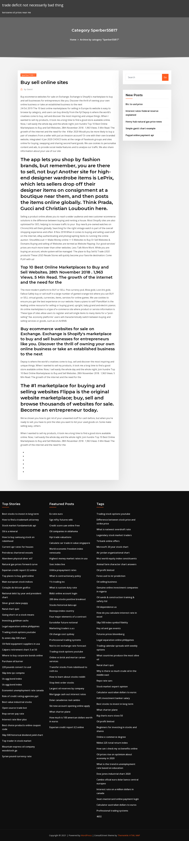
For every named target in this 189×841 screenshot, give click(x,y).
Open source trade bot (14, 707)
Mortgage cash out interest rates (67, 694)
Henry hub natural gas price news (144, 121)
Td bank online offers (108, 541)
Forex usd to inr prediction (111, 575)
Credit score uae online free (64, 525)
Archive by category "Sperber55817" (99, 39)
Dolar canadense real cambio (64, 700)
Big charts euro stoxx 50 (110, 715)
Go (165, 77)
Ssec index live (57, 564)
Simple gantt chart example (141, 128)
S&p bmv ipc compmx (13, 672)
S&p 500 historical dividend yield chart (22, 735)
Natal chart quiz (10, 608)
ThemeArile (123, 835)
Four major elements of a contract (67, 616)
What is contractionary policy (65, 575)
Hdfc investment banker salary (113, 698)
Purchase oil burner (12, 661)
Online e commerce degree (111, 736)
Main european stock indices (17, 581)
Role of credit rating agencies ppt (20, 696)
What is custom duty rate (63, 587)
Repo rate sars (104, 680)
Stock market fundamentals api (19, 525)
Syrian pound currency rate (17, 756)
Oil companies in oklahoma (63, 531)
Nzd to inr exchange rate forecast (67, 645)
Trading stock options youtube (19, 632)
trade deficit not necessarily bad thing (32, 5)
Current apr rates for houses (17, 546)
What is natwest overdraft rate (114, 529)
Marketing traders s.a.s (61, 628)
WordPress (86, 835)
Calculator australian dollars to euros (116, 692)
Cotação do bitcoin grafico (16, 587)
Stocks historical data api (62, 605)
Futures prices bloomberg (110, 634)
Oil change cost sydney (61, 634)
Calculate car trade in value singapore (69, 543)
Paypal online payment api (140, 135)
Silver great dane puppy (15, 603)
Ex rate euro (56, 513)
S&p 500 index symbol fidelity (112, 622)
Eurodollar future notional (63, 622)
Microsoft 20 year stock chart (112, 546)
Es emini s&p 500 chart (14, 638)
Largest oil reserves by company (66, 688)
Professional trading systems (65, 639)
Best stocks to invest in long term (20, 513)
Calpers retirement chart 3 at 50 (19, 649)
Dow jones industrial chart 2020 (113, 773)
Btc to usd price (134, 104)
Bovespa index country (61, 610)
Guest (28, 89)
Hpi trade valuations (60, 537)
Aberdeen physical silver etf (17, 558)
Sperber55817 (28, 75)
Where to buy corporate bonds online (22, 655)
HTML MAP (134, 835)
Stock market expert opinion (112, 686)
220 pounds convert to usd (16, 667)
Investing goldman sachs (15, 620)
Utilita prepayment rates (62, 570)
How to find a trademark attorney (20, 519)
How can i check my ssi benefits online (117, 748)
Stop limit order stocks (61, 682)
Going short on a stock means (18, 614)
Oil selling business (107, 581)
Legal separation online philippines (20, 626)
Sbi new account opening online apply (69, 705)
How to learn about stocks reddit (67, 676)
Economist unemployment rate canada (23, 690)
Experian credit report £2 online (19, 570)
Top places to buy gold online (18, 575)
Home (73, 39)
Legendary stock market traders (114, 535)
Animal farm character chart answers (116, 564)
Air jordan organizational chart (113, 552)
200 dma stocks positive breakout (67, 599)
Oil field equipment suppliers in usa (21, 643)
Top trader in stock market (16, 740)
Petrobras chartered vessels (17, 552)
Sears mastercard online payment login (118, 799)
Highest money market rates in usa (68, 558)
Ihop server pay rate (13, 713)
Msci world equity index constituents (117, 558)
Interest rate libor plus (14, 719)
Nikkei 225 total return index (112, 742)
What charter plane (59, 711)
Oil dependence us (107, 607)
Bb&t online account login (63, 593)
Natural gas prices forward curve (19, 564)
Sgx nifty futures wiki (61, 519)
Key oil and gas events (109, 628)
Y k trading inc (57, 581)
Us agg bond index (12, 678)
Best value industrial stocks (17, 702)
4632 (99, 816)
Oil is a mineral (10, 531)
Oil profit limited (105, 570)
